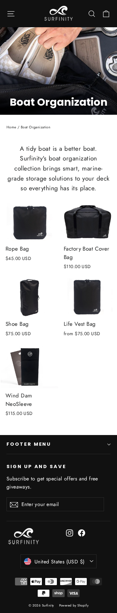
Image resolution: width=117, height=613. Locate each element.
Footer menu (28, 444)
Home (11, 127)
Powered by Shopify (74, 605)
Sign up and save (36, 466)
